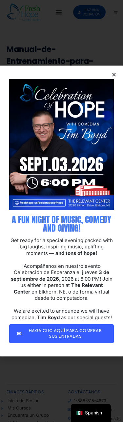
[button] (114, 74)
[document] (61, 211)
